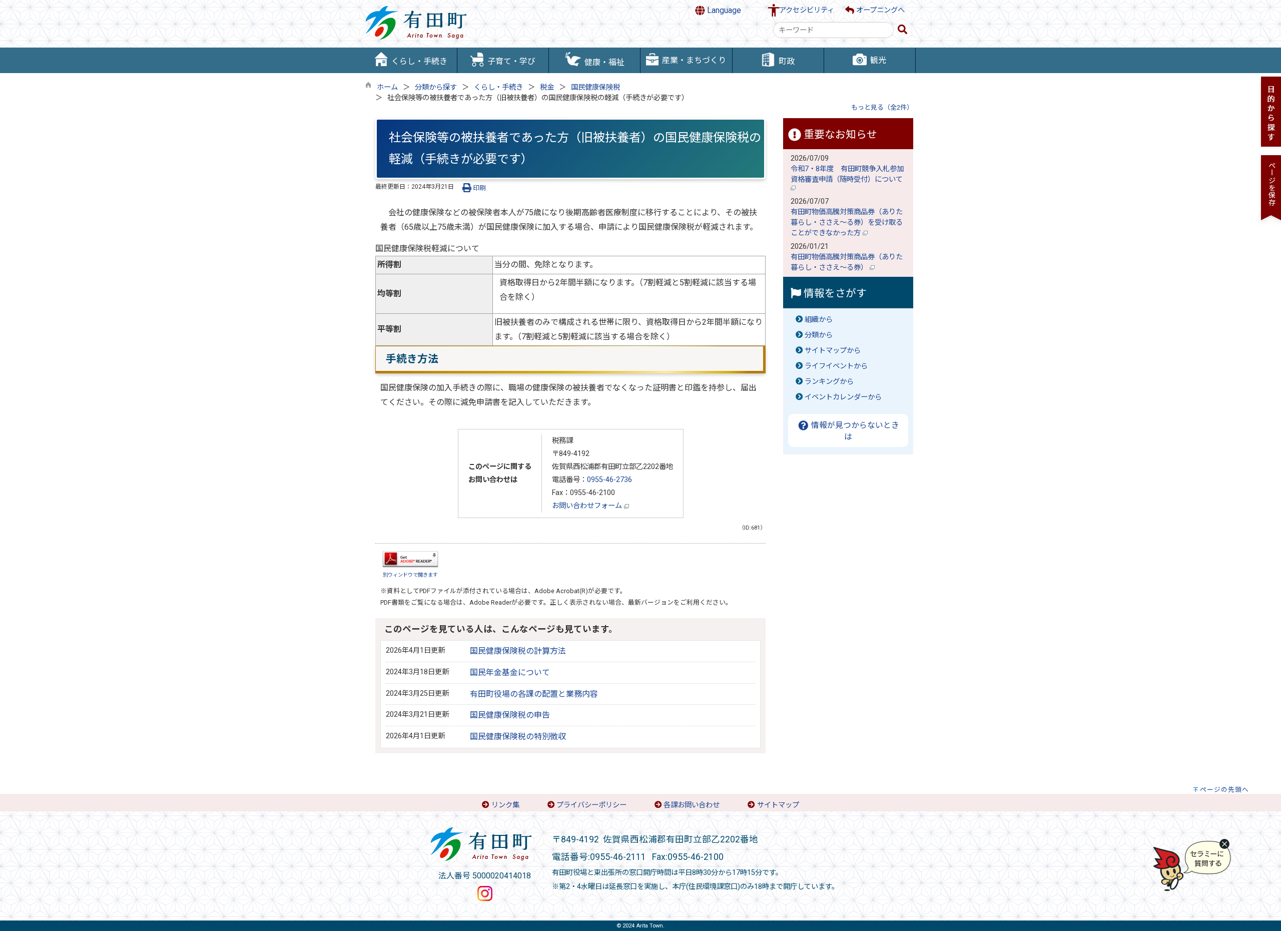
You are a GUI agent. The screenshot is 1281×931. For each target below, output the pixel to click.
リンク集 (505, 805)
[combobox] (833, 30)
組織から (819, 319)
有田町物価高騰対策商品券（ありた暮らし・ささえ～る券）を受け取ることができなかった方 (847, 222)
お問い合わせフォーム (588, 506)
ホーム (387, 87)
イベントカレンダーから (843, 397)
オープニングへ (879, 10)
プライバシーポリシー (591, 805)
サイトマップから (833, 350)
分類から (819, 335)
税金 (547, 87)
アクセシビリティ (806, 10)
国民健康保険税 (595, 87)
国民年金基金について (510, 672)
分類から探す (436, 87)
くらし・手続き (498, 87)
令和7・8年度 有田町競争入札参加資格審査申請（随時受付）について (848, 174)
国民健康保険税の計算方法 (518, 651)
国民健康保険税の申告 (510, 715)
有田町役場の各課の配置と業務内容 (534, 694)
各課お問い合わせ (692, 805)
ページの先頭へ (1224, 789)
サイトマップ (778, 805)
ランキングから (829, 381)
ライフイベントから (836, 366)
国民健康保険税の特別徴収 (518, 736)
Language (723, 10)
